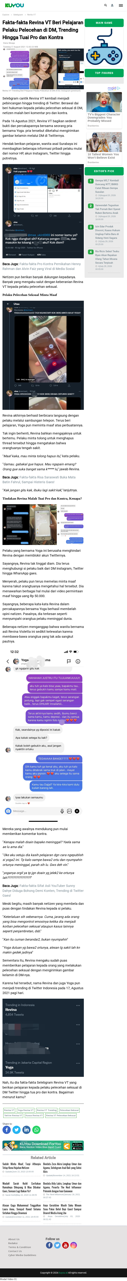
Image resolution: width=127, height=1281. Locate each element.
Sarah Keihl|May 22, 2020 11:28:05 (21, 1195)
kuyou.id (63, 1272)
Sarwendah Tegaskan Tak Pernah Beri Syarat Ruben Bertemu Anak (107, 209)
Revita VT (31, 15)
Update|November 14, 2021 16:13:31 (62, 1175)
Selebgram (18, 15)
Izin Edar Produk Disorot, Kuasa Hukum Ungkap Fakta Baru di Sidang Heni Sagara (107, 232)
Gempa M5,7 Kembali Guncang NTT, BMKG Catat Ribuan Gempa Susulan (107, 186)
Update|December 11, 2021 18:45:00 (22, 1217)
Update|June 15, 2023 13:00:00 (19, 1172)
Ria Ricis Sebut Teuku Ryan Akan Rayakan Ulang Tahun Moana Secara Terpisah (107, 257)
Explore (5, 15)
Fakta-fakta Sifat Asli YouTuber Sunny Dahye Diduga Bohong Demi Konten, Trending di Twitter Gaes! (43, 890)
